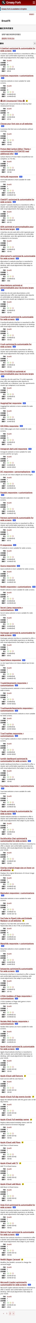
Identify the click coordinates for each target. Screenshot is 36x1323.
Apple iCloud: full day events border (15, 1096)
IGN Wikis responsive (9, 426)
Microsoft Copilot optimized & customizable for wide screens (13, 1283)
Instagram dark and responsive (13, 449)
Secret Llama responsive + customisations (11, 608)
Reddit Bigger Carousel (10, 1259)
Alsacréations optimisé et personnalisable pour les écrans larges (17, 286)
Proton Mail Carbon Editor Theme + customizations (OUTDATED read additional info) (15, 151)
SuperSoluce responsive (10, 660)
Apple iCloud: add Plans (10, 1142)
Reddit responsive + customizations (15, 586)
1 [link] (6, 1313)
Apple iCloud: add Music (10, 1184)
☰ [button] (34, 2)
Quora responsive (8, 566)
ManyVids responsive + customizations (17, 943)
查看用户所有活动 (8, 38)
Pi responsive (6, 545)
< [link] (3, 1313)
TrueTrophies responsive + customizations (12, 734)
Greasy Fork (13, 2)
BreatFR (9, 60)
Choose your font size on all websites (16, 123)
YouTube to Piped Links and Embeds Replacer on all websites (16, 919)
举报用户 (31, 14)
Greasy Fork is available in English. (14, 9)
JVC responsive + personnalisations (15, 471)
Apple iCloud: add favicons (11, 1076)
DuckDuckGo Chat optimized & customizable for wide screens (13, 839)
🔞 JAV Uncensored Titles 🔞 (12, 101)
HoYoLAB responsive (9, 176)
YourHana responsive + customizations (17, 786)
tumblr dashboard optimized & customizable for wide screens (13, 759)
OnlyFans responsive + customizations (16, 75)
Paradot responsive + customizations (16, 492)
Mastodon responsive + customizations (17, 893)
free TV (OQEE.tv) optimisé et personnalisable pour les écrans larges (17, 372)
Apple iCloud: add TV (9, 1163)
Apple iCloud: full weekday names (14, 1119)
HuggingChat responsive (11, 403)
